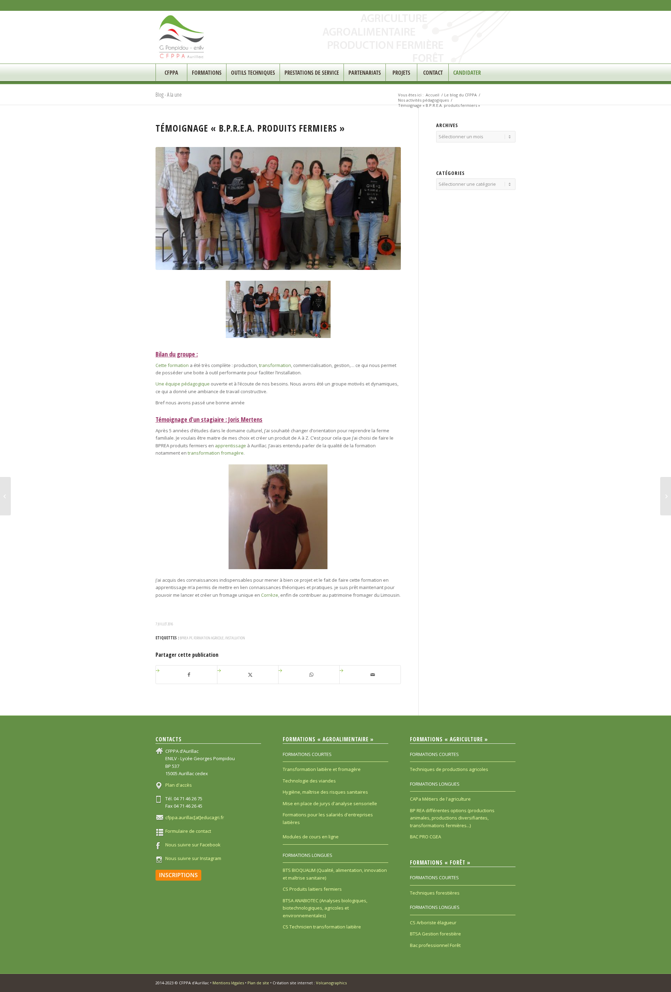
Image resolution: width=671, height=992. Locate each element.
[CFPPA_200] (182, 37)
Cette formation (172, 365)
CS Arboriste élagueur (433, 922)
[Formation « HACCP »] (5, 496)
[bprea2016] (278, 208)
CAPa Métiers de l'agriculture (440, 799)
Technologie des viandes (309, 781)
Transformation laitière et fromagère (322, 769)
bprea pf (186, 637)
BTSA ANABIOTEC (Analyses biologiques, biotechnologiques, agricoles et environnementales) (325, 908)
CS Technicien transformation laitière (322, 927)
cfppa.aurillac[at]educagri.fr (194, 817)
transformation (275, 365)
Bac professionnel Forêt (435, 945)
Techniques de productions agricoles (449, 769)
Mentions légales (228, 982)
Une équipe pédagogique (183, 384)
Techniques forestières (435, 893)
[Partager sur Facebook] (189, 675)
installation (235, 637)
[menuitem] (171, 72)
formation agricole (209, 637)
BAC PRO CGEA (425, 836)
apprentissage (230, 445)
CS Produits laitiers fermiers (312, 889)
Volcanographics (331, 982)
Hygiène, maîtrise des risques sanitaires (325, 792)
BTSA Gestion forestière (435, 934)
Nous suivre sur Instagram (193, 858)
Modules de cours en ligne (311, 836)
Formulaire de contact (188, 831)
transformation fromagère (216, 453)
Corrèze (269, 595)
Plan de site (258, 982)
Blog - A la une (169, 94)
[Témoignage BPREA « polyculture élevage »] (665, 496)
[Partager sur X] (250, 675)
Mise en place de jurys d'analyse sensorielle (330, 803)
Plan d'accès (178, 785)
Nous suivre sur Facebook (193, 845)
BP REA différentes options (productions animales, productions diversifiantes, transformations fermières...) (452, 818)
